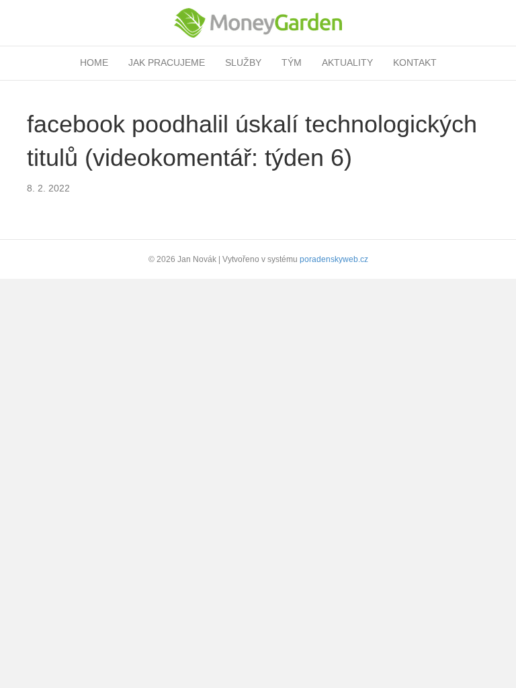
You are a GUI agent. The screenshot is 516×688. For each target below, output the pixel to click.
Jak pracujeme (166, 62)
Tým (292, 62)
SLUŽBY (243, 62)
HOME (94, 62)
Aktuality (347, 62)
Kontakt (415, 62)
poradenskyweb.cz (334, 259)
